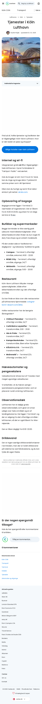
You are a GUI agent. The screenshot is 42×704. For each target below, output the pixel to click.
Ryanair (4, 601)
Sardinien (5, 612)
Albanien (5, 653)
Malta (4, 642)
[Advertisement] (21, 110)
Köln (21, 17)
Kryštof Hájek (15, 33)
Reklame (36, 689)
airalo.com (23, 192)
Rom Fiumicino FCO (8, 608)
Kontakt (4, 682)
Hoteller (4, 571)
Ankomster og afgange (10, 578)
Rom (3, 657)
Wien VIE (4, 597)
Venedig (5, 646)
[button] (3, 3)
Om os (4, 678)
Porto (3, 668)
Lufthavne (13, 17)
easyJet (4, 619)
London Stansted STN (9, 604)
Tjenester (29, 17)
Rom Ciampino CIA (8, 623)
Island (4, 650)
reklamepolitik (25, 464)
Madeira (5, 638)
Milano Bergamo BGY (9, 616)
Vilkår (18, 689)
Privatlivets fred (27, 689)
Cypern (4, 661)
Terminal (5, 567)
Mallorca (5, 665)
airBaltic (5, 593)
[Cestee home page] (10, 3)
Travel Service (6, 631)
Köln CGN (6, 10)
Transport (21, 10)
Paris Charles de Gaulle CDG (11, 634)
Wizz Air (4, 627)
